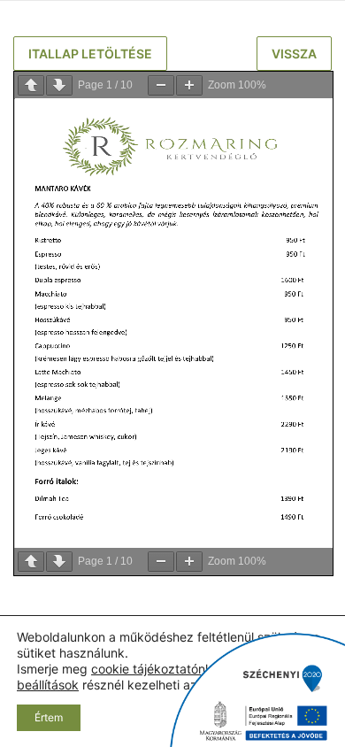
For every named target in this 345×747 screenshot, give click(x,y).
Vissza (294, 53)
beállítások (48, 684)
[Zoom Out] (161, 85)
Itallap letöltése (90, 53)
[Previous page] (31, 85)
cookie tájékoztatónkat (157, 668)
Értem (48, 717)
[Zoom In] (189, 85)
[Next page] (59, 85)
